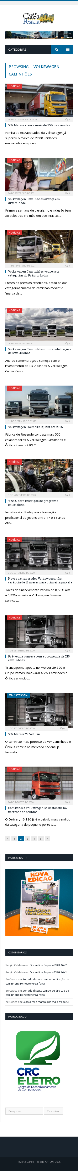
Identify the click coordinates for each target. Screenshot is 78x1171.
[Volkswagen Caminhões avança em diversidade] (39, 175)
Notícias (14, 86)
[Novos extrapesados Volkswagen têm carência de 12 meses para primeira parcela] (39, 555)
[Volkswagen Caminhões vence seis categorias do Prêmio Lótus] (39, 247)
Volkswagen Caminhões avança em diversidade (34, 201)
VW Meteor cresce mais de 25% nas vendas (39, 125)
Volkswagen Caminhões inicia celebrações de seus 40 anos (39, 351)
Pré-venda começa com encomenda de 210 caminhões (39, 658)
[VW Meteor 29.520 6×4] (39, 710)
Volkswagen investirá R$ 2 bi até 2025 (35, 427)
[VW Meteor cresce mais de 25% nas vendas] (39, 101)
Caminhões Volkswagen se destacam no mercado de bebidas (37, 810)
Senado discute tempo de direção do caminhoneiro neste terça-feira (37, 981)
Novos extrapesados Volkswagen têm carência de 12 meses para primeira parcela (40, 580)
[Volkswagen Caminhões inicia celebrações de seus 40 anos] (39, 325)
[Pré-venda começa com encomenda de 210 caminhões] (39, 632)
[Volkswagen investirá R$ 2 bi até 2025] (39, 403)
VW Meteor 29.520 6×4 (24, 734)
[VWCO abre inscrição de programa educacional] (39, 477)
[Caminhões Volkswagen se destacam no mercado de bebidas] (39, 784)
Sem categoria (18, 695)
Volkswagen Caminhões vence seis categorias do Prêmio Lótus (33, 273)
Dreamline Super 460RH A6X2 (48, 965)
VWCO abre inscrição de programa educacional (33, 502)
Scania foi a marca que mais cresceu (45, 1002)
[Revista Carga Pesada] (39, 17)
